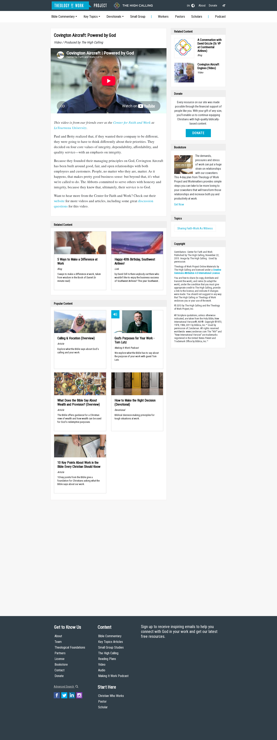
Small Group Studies (111, 647)
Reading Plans (107, 659)
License (59, 659)
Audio (101, 670)
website (59, 201)
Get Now (179, 204)
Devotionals (113, 16)
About (202, 5)
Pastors (180, 16)
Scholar (103, 707)
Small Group (137, 16)
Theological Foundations (70, 647)
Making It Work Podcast (113, 676)
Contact (59, 670)
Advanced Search (64, 686)
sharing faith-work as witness (195, 228)
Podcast (220, 16)
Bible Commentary (63, 16)
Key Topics (91, 16)
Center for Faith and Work (132, 122)
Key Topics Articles (110, 642)
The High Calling (108, 653)
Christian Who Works (111, 696)
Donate (213, 5)
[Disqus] (108, 554)
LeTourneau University (70, 127)
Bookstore (61, 664)
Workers (163, 16)
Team (58, 642)
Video (101, 664)
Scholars (196, 16)
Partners (60, 653)
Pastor (102, 701)
